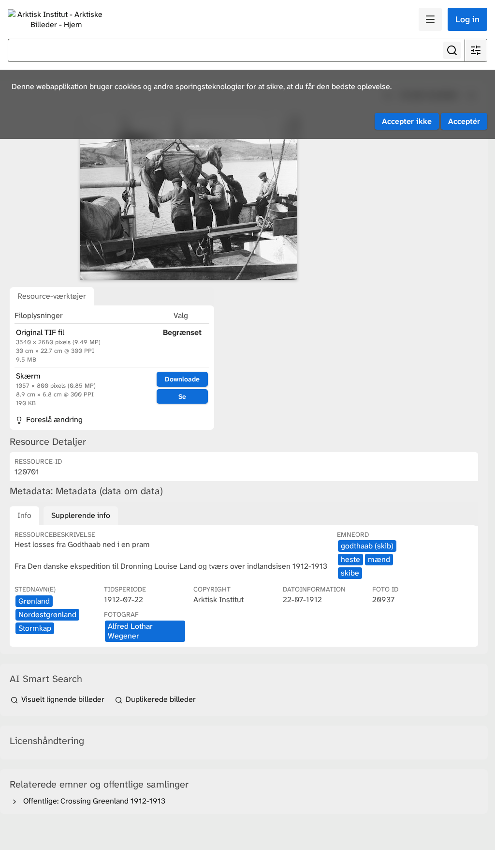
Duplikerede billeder (160, 699)
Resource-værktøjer (51, 296)
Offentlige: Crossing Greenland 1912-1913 (92, 801)
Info (24, 515)
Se (182, 396)
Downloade (182, 379)
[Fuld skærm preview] (188, 197)
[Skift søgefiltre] (476, 50)
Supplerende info (80, 515)
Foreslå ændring (53, 419)
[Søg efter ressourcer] (452, 50)
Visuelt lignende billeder (62, 699)
